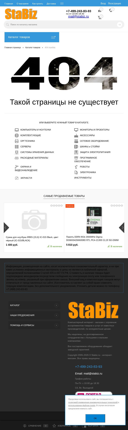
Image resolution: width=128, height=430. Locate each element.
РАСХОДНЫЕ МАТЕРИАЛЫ (34, 158)
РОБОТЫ (84, 166)
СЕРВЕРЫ (25, 146)
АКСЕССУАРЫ (87, 135)
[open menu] (62, 3)
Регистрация (114, 3)
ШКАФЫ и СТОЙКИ (90, 146)
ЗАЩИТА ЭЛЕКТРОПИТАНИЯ (95, 152)
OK (95, 418)
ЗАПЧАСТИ (26, 178)
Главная (9, 3)
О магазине (23, 3)
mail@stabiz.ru (78, 16)
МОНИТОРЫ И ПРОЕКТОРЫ (94, 129)
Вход (103, 3)
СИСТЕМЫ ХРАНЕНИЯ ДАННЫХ (37, 152)
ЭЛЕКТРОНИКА (88, 172)
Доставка (51, 3)
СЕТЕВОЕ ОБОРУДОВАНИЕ (94, 141)
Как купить (37, 3)
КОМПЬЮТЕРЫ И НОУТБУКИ (35, 129)
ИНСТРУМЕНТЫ (82, 177)
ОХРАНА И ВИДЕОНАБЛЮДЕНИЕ (26, 168)
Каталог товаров (19, 37)
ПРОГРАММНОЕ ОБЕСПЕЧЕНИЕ (85, 160)
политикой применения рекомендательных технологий (93, 402)
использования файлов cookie (81, 405)
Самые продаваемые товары (64, 196)
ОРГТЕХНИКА (27, 141)
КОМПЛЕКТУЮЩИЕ (30, 135)
